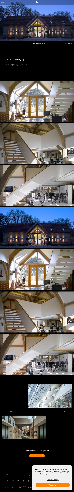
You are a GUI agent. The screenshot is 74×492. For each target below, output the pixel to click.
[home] (37, 2)
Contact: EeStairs (10, 487)
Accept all (52, 485)
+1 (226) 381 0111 (22, 487)
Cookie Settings (53, 480)
